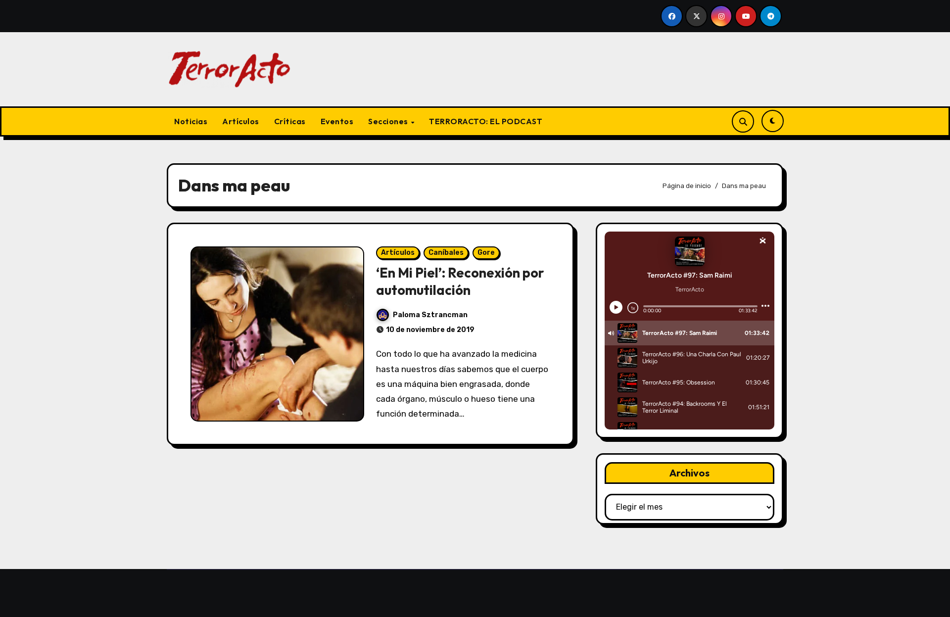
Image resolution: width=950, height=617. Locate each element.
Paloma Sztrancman (430, 315)
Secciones (389, 121)
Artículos (240, 121)
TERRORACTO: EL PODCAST (485, 121)
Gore (486, 252)
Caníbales (446, 252)
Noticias (190, 121)
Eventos (337, 121)
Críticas (290, 121)
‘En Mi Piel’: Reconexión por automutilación (460, 281)
